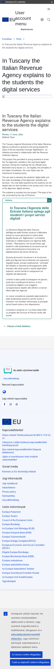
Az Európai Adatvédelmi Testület (18, 569)
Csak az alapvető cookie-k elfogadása (30, 662)
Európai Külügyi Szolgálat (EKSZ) (19, 541)
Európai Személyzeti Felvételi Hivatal (20, 573)
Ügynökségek (9, 581)
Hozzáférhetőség (10, 500)
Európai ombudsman (12, 560)
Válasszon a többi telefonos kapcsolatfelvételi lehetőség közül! (24, 444)
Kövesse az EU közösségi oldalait (19, 471)
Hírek (18, 39)
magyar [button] (42, 20)
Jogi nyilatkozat (9, 483)
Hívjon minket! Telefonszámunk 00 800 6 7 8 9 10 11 (26, 436)
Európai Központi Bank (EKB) (16, 532)
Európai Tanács (10, 516)
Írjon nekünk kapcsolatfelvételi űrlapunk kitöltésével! (21, 451)
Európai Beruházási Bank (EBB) (18, 556)
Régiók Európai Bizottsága (15, 552)
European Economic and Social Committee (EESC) (23, 546)
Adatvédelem (8, 487)
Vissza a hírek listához (18, 326)
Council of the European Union (17, 520)
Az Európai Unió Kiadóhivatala (17, 577)
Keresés (49, 20)
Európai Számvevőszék (13, 537)
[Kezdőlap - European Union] (8, 20)
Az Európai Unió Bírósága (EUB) (18, 528)
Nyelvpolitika (8, 496)
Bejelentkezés (27, 29)
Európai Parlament (11, 512)
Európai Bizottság (11, 524)
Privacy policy (9, 492)
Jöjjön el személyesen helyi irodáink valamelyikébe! (20, 458)
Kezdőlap (7, 39)
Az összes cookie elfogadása (26, 654)
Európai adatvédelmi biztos (15, 564)
